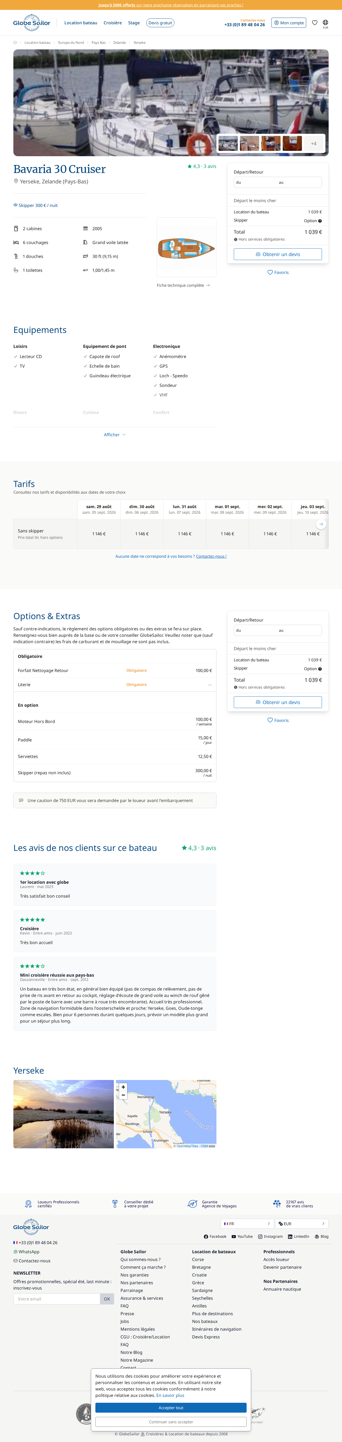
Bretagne (201, 1267)
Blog (325, 1236)
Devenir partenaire (282, 1267)
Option (310, 220)
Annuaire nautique (282, 1289)
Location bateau (37, 42)
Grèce (198, 1283)
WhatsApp (29, 1252)
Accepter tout (171, 1407)
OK (107, 1299)
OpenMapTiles (187, 1146)
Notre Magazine (137, 1360)
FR (231, 1223)
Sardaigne (202, 1290)
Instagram (273, 1236)
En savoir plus (170, 1395)
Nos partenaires (137, 1283)
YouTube (245, 1236)
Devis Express (206, 1337)
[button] (80, 23)
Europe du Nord (71, 42)
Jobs (125, 1321)
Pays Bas (99, 42)
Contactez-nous (34, 1261)
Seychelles (202, 1298)
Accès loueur (276, 1259)
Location (161, 1337)
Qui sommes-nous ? (141, 1259)
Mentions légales (138, 1329)
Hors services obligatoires (261, 239)
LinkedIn (301, 1236)
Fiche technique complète (180, 285)
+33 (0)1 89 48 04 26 (38, 1242)
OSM (204, 1146)
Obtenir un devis (281, 254)
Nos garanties (135, 1275)
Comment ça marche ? (143, 1267)
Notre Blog (131, 1352)
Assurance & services (142, 1298)
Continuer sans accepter (171, 1421)
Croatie (199, 1275)
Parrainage (132, 1290)
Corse (198, 1259)
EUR (287, 1223)
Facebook (218, 1236)
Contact (128, 1368)
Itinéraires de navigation (217, 1329)
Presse (127, 1314)
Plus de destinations (212, 1314)
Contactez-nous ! (211, 556)
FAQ (125, 1306)
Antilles (199, 1306)
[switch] (278, 272)
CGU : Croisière (136, 1337)
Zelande (119, 42)
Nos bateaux (204, 1321)
